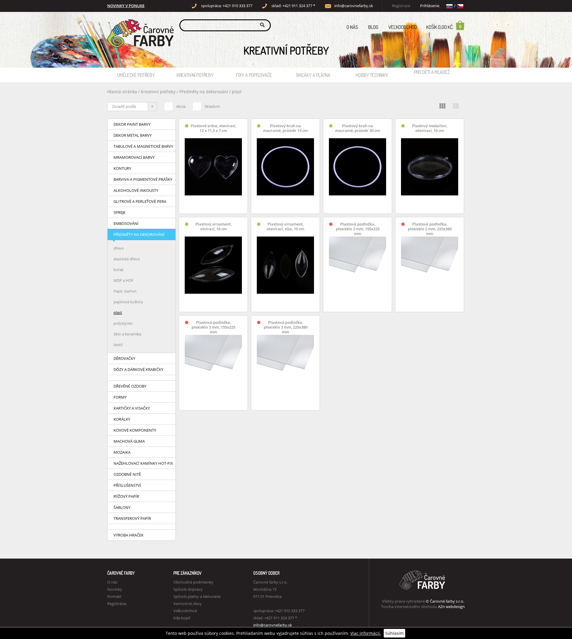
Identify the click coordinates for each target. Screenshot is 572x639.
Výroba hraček (129, 535)
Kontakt (114, 596)
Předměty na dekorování (203, 91)
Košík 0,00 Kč (443, 27)
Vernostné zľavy (187, 603)
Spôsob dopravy (188, 589)
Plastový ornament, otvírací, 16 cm (213, 226)
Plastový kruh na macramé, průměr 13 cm (285, 128)
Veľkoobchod (402, 27)
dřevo (119, 248)
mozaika (122, 452)
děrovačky (124, 358)
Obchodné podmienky (193, 582)
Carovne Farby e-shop (139, 24)
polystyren (123, 323)
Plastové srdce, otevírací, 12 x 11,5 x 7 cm (213, 128)
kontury (122, 168)
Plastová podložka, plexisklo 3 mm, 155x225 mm (213, 327)
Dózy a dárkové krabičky (138, 369)
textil (118, 344)
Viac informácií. (365, 633)
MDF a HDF (123, 280)
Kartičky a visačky (132, 408)
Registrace (401, 5)
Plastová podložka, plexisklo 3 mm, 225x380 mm (285, 327)
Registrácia (116, 603)
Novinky (114, 589)
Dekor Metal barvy (133, 135)
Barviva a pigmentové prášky (143, 179)
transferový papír (132, 518)
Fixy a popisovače (254, 75)
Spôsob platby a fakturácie (196, 596)
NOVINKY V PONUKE (125, 5)
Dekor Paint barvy (132, 124)
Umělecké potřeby (136, 75)
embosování (126, 223)
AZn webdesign (451, 606)
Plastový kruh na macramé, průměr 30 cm (357, 128)
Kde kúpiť (181, 618)
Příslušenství (127, 485)
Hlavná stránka (122, 91)
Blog (373, 27)
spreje (119, 212)
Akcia (180, 106)
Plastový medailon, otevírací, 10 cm (429, 128)
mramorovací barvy (134, 157)
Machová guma (129, 441)
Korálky (122, 419)
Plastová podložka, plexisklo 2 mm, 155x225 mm (358, 229)
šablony (122, 507)
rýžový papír (126, 496)
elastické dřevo (127, 259)
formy (120, 397)
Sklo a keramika (127, 334)
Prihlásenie (429, 5)
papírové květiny (128, 301)
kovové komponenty (135, 430)
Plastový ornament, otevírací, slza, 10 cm (285, 226)
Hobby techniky (372, 75)
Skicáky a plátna (313, 75)
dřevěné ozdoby (130, 386)
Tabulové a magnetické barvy (143, 146)
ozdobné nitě (127, 474)
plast (237, 91)
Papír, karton (125, 291)
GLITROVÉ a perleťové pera (140, 201)
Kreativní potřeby (195, 75)
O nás (352, 27)
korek (119, 269)
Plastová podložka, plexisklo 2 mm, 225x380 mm (430, 229)
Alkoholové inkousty (136, 190)
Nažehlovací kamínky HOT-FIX (143, 463)
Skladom (212, 106)
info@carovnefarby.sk (353, 5)
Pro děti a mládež (432, 72)
